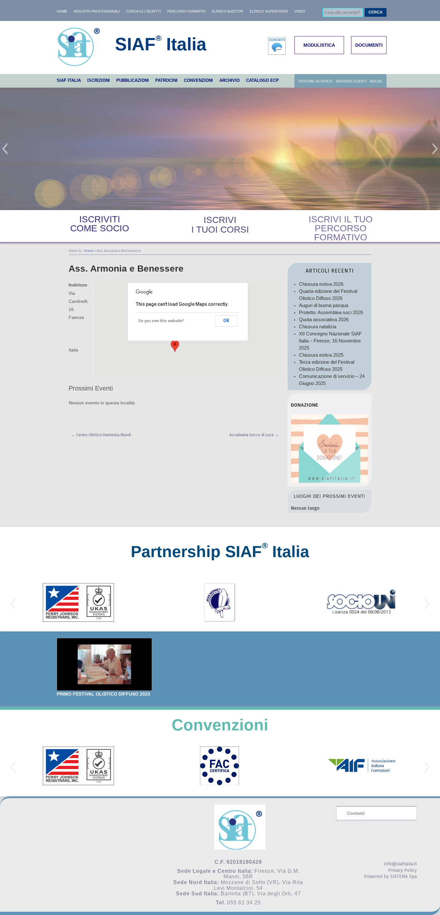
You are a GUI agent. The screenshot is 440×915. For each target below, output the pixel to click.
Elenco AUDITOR (227, 11)
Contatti (356, 813)
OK (226, 320)
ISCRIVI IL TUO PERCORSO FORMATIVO (341, 228)
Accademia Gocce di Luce (254, 435)
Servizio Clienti (351, 81)
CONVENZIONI (198, 80)
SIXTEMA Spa (403, 876)
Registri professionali (97, 11)
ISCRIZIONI (98, 80)
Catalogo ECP (262, 80)
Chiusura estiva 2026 (321, 284)
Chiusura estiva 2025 (321, 355)
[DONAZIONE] (329, 481)
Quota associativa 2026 (324, 319)
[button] (5, 148)
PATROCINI (166, 80)
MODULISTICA (319, 45)
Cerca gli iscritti (143, 11)
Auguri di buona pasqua (323, 305)
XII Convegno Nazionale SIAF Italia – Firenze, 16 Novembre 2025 (330, 341)
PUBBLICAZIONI (132, 80)
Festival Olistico (315, 81)
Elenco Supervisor (269, 11)
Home (89, 250)
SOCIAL (376, 81)
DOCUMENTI (369, 45)
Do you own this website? (161, 321)
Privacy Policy (402, 870)
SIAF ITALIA (69, 80)
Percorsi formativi (186, 11)
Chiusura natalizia (317, 326)
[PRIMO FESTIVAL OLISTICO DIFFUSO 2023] (104, 664)
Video (299, 11)
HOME (62, 11)
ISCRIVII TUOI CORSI (220, 225)
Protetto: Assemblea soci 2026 (331, 312)
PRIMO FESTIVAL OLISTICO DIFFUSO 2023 (103, 694)
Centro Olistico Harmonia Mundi (101, 435)
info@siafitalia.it (400, 864)
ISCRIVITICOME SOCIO (99, 223)
